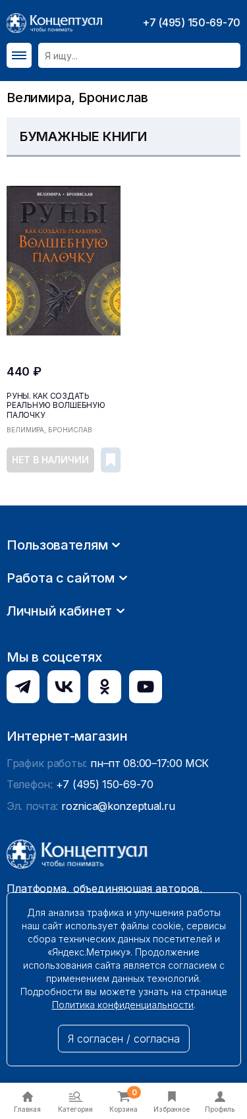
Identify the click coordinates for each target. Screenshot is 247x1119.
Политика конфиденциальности (123, 1004)
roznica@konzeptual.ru (118, 806)
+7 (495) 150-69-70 (191, 22)
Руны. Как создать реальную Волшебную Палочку (56, 405)
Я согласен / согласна (124, 1038)
